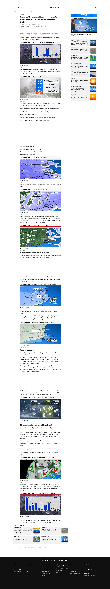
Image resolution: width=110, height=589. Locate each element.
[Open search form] (96, 7)
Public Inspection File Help (62, 568)
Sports (32, 11)
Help (85, 571)
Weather (27, 11)
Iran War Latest (16, 568)
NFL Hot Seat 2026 (17, 569)
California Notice (73, 568)
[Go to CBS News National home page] (55, 7)
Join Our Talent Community (90, 569)
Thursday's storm (31, 103)
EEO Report (58, 572)
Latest (15, 7)
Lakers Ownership (17, 571)
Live (27, 7)
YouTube (29, 566)
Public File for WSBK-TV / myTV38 (61, 566)
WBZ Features (43, 11)
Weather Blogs (26, 545)
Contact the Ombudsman (89, 575)
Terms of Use (73, 571)
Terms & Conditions (46, 573)
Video (37, 11)
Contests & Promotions (47, 569)
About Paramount (88, 566)
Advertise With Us (45, 571)
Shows (32, 7)
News (21, 11)
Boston (15, 11)
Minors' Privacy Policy (75, 573)
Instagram (29, 569)
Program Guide (45, 568)
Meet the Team (45, 566)
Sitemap (43, 575)
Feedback (86, 573)
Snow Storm (34, 545)
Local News (21, 7)
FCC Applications (60, 570)
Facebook (29, 568)
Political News (16, 566)
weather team (27, 520)
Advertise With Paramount (90, 568)
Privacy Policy (73, 566)
